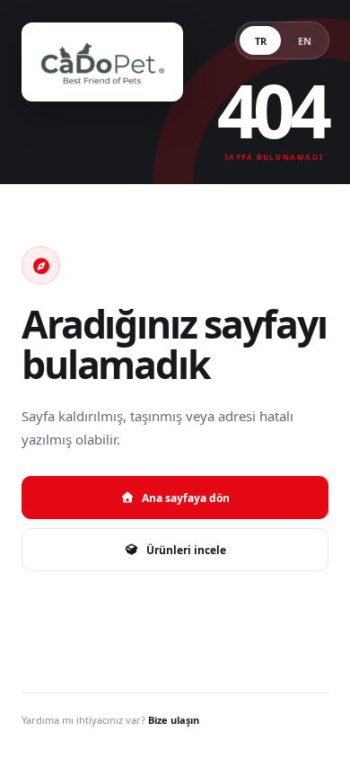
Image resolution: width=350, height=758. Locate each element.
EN (304, 41)
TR (261, 41)
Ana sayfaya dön (186, 498)
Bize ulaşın (173, 720)
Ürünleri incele (186, 550)
